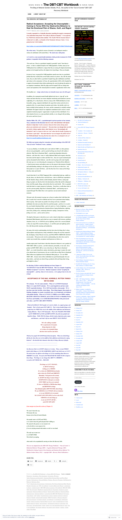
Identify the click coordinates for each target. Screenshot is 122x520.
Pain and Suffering (43, 480)
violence (62, 507)
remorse (37, 503)
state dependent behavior (58, 505)
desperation (56, 489)
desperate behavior (47, 489)
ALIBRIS (76, 105)
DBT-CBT (65, 488)
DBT (42, 488)
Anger (79, 135)
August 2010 (79, 324)
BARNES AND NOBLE (79, 98)
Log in (77, 400)
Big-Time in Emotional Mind (59, 484)
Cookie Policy (32, 517)
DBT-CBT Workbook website (84, 58)
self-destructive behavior (53, 503)
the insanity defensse (41, 507)
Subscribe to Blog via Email (84, 370)
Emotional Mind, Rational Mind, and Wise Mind (55, 478)
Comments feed (79, 404)
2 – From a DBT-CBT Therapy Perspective (85, 127)
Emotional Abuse (81, 149)
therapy (58, 507)
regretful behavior (60, 501)
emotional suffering (39, 493)
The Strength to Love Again (82, 213)
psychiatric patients (41, 499)
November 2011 (79, 312)
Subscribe (78, 382)
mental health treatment (41, 497)
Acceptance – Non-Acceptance (84, 130)
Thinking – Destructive (82, 178)
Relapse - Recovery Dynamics (55, 480)
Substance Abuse (36, 482)
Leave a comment (44, 30)
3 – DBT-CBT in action (81, 183)
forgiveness (66, 493)
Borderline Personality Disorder (84, 142)
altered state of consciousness (37, 484)
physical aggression (31, 499)
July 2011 (78, 319)
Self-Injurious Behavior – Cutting (85, 172)
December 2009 (79, 336)
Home (29, 14)
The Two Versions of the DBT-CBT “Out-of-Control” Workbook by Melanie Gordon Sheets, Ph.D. (85, 275)
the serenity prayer (51, 507)
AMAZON (77, 95)
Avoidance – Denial (82, 140)
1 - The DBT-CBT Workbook (38, 474)
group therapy (30, 495)
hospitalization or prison (47, 495)
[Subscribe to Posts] (75, 391)
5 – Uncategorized (80, 193)
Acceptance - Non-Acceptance (40, 476)
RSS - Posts (80, 391)
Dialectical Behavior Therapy (40, 491)
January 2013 (79, 310)
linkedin (33, 497)
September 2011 (79, 315)
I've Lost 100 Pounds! (82, 188)
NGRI (49, 497)
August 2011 (79, 317)
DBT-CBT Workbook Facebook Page (84, 19)
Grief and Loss (34, 480)
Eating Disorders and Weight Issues (85, 147)
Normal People (81, 160)
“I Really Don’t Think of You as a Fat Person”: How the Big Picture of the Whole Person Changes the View (85, 256)
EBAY (76, 108)
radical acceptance (35, 501)
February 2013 (79, 308)
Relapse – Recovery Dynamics (84, 165)
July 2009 (78, 345)
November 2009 (79, 338)
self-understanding (37, 505)
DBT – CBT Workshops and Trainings (84, 195)
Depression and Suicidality (36, 478)
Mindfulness (80, 158)
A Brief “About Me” (40, 14)
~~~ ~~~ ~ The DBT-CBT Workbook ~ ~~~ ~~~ (61, 4)
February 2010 (79, 331)
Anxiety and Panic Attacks (83, 137)
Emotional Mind (65, 491)
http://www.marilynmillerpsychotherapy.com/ (39, 138)
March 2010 (78, 329)
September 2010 (79, 322)
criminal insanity (36, 488)
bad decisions (48, 484)
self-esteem (62, 503)
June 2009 (78, 347)
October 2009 (79, 340)
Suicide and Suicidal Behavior (84, 176)
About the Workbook (82, 122)
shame (43, 505)
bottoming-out (34, 486)
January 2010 (79, 333)
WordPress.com (79, 407)
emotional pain (30, 493)
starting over (49, 505)
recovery (50, 501)
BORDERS (77, 101)
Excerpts (29, 480)
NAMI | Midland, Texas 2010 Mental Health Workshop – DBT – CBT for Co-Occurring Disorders (85, 269)
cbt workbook (45, 486)
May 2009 (78, 350)
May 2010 (78, 326)
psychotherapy (50, 499)
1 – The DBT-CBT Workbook (82, 120)
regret (54, 501)
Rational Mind (44, 501)
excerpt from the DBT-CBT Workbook (53, 493)
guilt (35, 495)
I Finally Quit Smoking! (83, 185)
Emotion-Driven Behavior (54, 491)
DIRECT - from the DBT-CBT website (82, 90)
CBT (40, 486)
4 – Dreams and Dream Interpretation (84, 190)
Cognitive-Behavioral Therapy (56, 486)
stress (66, 505)
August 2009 (79, 343)
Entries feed (78, 402)
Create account (79, 397)
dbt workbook (58, 488)
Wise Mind (33, 509)
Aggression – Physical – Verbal (84, 133)
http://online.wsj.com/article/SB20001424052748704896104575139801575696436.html (49, 46)
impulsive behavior (58, 495)
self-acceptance (43, 503)
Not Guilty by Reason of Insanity (59, 497)
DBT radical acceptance (49, 488)
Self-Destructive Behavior (83, 169)
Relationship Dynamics (83, 167)
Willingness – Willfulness (83, 181)
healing (38, 495)
